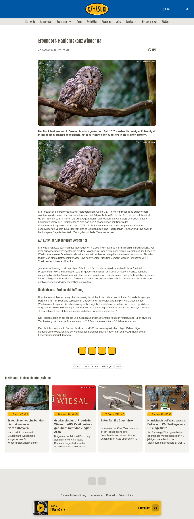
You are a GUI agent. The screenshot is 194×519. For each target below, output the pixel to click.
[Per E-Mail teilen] (111, 350)
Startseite (30, 21)
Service (129, 21)
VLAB (118, 366)
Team (79, 21)
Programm (62, 21)
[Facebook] (8, 9)
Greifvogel (107, 366)
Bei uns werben (149, 21)
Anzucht (77, 366)
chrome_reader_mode (154, 50)
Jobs (118, 21)
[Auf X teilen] (92, 350)
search (187, 9)
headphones (150, 50)
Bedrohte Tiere (91, 366)
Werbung (106, 21)
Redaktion (92, 21)
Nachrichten (46, 21)
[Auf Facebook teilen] (82, 350)
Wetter (165, 21)
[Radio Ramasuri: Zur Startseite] (97, 9)
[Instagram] (14, 9)
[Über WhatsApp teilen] (102, 350)
